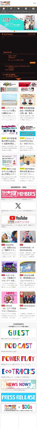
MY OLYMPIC (10, 75)
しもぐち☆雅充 (15, 60)
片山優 (21, 60)
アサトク (11, 58)
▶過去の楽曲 (31, 34)
